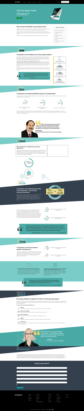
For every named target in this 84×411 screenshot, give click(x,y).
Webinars (37, 398)
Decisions (29, 400)
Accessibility (58, 401)
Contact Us (50, 401)
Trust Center (58, 398)
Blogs (37, 400)
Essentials (29, 398)
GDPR (57, 400)
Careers (49, 400)
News (49, 398)
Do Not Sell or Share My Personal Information (35, 409)
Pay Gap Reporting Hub (39, 401)
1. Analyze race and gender (58, 30)
